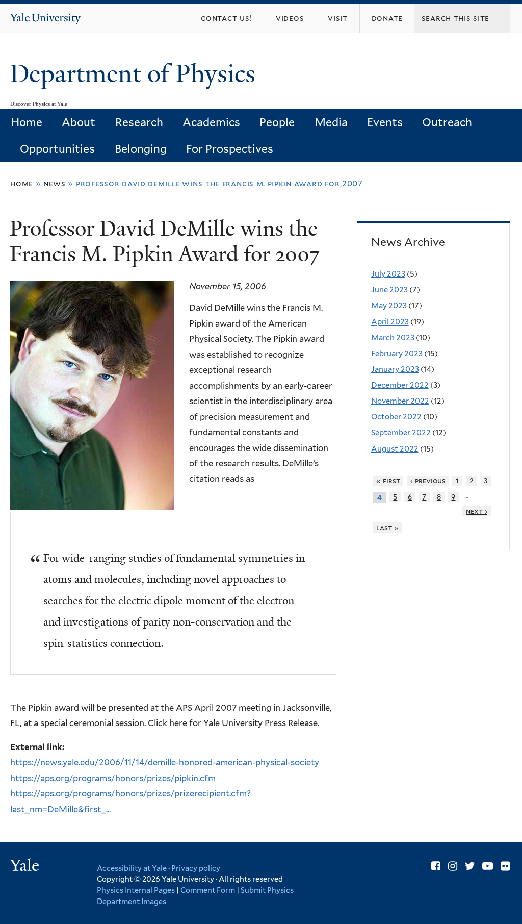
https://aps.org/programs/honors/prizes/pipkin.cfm (113, 778)
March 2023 (392, 337)
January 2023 (395, 369)
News (54, 183)
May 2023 (389, 305)
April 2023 (390, 322)
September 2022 (401, 432)
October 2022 (396, 416)
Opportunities (57, 148)
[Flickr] (505, 866)
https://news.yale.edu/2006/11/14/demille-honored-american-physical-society (164, 762)
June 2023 (389, 289)
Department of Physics (136, 73)
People (277, 122)
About (78, 122)
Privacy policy (195, 868)
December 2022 (400, 385)
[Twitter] (470, 866)
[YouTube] (487, 866)
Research (139, 122)
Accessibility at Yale (132, 868)
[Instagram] (452, 866)
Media (331, 122)
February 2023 (397, 353)
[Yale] (26, 867)
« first (388, 481)
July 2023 (388, 274)
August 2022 (395, 449)
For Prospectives (229, 148)
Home (26, 122)
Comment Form (207, 890)
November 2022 (400, 401)
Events (385, 122)
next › (476, 511)
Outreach (447, 122)
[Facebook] (435, 866)
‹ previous (428, 481)
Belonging (141, 148)
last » (387, 527)
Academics (211, 122)
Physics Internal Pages (136, 890)
